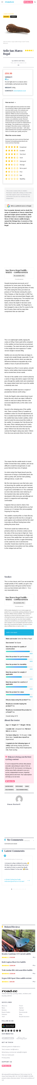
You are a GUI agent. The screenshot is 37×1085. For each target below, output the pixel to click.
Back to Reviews (9, 13)
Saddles (13, 16)
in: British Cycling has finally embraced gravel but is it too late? (14, 880)
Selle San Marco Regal (22, 789)
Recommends (23, 1012)
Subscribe (29, 2)
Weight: (8, 87)
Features (4, 1014)
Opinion (21, 1008)
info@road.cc (16, 1046)
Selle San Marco (9, 789)
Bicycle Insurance (24, 1016)
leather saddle (9, 786)
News (3, 1008)
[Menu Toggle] (2, 2)
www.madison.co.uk (19, 91)
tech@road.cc (15, 1049)
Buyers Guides (6, 1012)
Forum (21, 1005)
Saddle (27, 786)
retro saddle (19, 786)
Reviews (4, 1010)
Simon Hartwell (13, 804)
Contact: (9, 91)
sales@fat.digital (22, 1052)
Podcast (21, 1010)
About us (4, 1005)
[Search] (35, 2)
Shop (20, 1014)
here (25, 626)
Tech (3, 1016)
